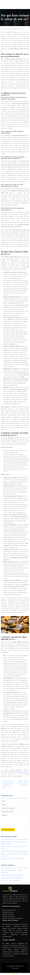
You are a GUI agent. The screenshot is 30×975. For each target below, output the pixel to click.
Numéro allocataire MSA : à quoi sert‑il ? (13, 875)
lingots (5, 278)
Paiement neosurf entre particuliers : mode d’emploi (22, 783)
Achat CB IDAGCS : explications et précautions (15, 851)
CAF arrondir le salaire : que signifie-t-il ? (13, 858)
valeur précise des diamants (17, 772)
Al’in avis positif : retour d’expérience (11, 877)
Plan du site (15, 974)
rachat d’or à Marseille (14, 81)
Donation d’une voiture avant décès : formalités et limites (8, 784)
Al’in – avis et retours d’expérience (11, 880)
